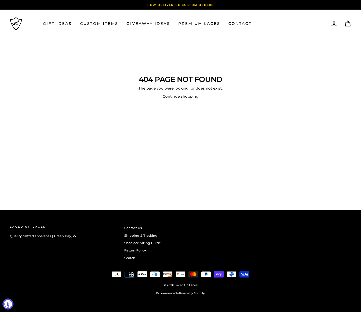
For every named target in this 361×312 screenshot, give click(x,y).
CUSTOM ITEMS (99, 23)
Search (129, 258)
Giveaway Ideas (148, 23)
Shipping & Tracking (140, 235)
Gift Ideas (57, 23)
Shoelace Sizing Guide (142, 243)
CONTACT (240, 23)
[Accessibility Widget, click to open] (8, 304)
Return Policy (135, 250)
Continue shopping (180, 96)
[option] (180, 4)
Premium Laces (199, 23)
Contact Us (133, 228)
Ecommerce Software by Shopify (180, 293)
